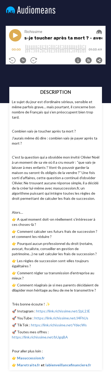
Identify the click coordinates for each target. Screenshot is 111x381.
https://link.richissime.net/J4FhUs (61, 318)
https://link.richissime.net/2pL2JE (63, 311)
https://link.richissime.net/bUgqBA (40, 337)
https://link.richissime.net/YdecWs (59, 325)
